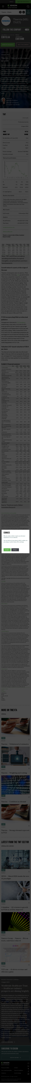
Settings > (15, 549)
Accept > (7, 549)
